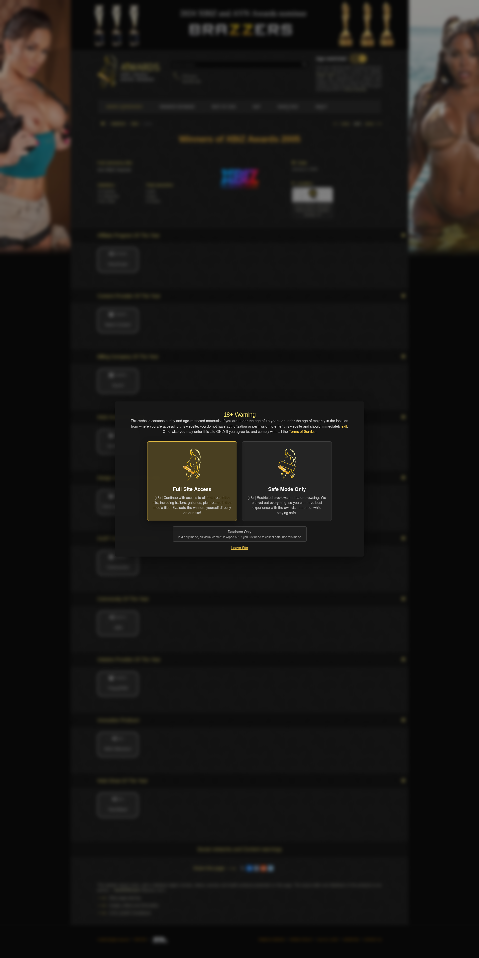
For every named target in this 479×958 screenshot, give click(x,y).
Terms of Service (302, 431)
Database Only (239, 534)
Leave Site (239, 547)
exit (344, 426)
